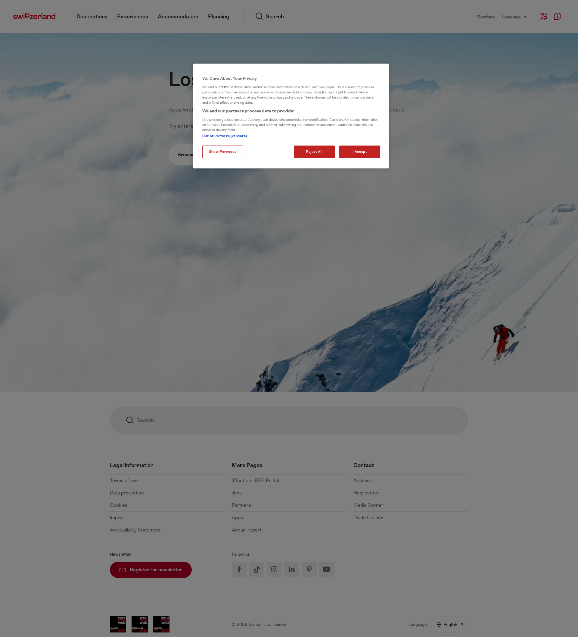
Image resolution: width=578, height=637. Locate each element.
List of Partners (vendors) (224, 136)
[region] (291, 116)
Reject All (314, 152)
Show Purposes (222, 152)
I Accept (360, 152)
